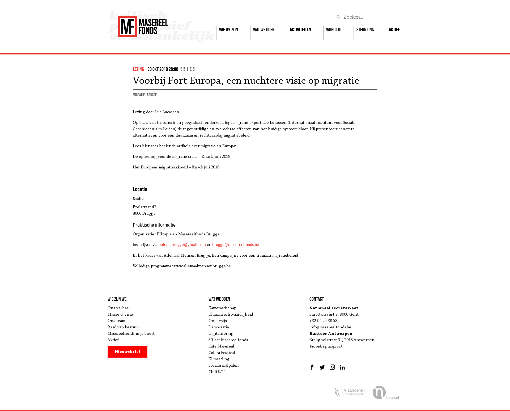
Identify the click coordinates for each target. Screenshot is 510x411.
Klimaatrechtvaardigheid (231, 314)
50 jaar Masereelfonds (228, 340)
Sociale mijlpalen (224, 365)
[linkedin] (342, 367)
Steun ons (365, 29)
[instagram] (332, 367)
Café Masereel (221, 346)
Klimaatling (219, 359)
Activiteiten (300, 29)
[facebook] (312, 367)
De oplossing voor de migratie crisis (165, 157)
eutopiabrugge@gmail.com (182, 245)
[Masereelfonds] (143, 24)
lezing (138, 69)
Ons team (116, 321)
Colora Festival (222, 353)
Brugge (152, 94)
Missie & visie (120, 314)
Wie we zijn (228, 29)
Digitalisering (221, 334)
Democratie (219, 327)
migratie (139, 94)
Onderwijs (218, 321)
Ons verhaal (119, 308)
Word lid (333, 29)
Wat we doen (264, 29)
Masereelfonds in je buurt (131, 334)
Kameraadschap (222, 308)
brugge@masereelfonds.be (235, 245)
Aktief (394, 29)
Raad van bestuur (123, 327)
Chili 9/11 (217, 372)
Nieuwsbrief (128, 352)
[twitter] (322, 367)
